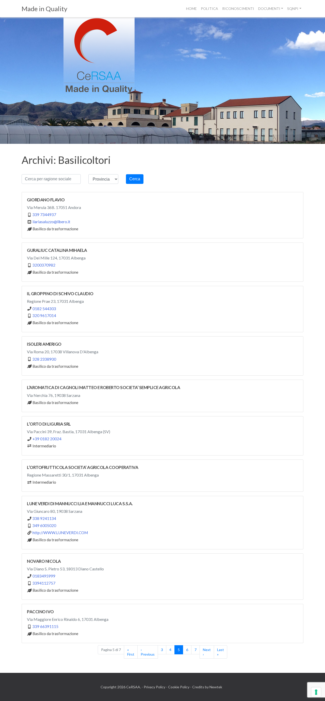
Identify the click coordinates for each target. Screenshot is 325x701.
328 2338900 (44, 359)
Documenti (269, 8)
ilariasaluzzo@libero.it (51, 221)
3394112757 (43, 583)
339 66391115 (45, 626)
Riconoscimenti (238, 8)
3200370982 (43, 265)
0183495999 (43, 576)
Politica (209, 8)
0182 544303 (44, 308)
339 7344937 (44, 214)
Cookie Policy (178, 687)
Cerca (134, 179)
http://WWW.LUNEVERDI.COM (60, 532)
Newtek (215, 687)
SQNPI (292, 8)
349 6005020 (44, 525)
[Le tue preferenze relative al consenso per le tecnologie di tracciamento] (316, 692)
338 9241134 (44, 518)
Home (191, 8)
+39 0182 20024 (46, 438)
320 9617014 (44, 315)
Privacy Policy (154, 687)
